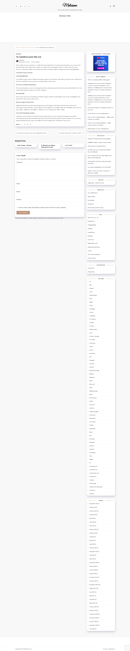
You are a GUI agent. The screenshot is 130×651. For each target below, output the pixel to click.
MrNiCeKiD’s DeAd (92, 243)
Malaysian (92, 377)
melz (89, 117)
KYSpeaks (90, 236)
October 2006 (93, 621)
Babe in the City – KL (93, 217)
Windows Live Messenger (96, 487)
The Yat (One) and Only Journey (96, 207)
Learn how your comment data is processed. (50, 218)
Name (18, 183)
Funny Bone (92, 343)
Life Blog (92, 363)
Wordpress (92, 490)
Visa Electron (93, 476)
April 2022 (92, 522)
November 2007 (94, 577)
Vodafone (92, 480)
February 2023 (93, 511)
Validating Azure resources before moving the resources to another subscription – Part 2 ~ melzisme (99, 85)
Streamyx (92, 449)
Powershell (92, 421)
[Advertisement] (65, 31)
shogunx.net (91, 204)
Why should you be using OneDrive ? (97, 146)
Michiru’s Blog (91, 196)
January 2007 (93, 610)
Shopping (92, 442)
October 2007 (93, 581)
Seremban (92, 439)
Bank (91, 298)
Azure (91, 291)
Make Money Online (94, 370)
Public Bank (92, 428)
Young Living (91, 271)
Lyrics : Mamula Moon (103, 113)
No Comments (36, 62)
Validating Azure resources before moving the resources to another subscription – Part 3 (100, 90)
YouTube (92, 493)
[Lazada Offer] (100, 63)
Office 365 (92, 404)
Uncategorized (93, 466)
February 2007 (93, 606)
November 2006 (94, 618)
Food (91, 333)
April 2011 (92, 555)
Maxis (91, 380)
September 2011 (94, 551)
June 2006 (92, 629)
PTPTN (91, 425)
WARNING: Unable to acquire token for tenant (99, 142)
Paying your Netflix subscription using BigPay (99, 138)
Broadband (92, 309)
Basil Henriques (92, 128)
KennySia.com (91, 232)
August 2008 (93, 573)
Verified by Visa (93, 469)
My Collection (93, 398)
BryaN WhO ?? (91, 221)
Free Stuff (92, 339)
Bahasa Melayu (93, 295)
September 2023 (94, 503)
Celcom (91, 312)
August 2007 (93, 588)
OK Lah (89, 250)
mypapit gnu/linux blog (94, 247)
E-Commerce (93, 319)
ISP (90, 356)
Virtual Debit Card (94, 473)
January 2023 (93, 514)
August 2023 (93, 507)
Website (18, 199)
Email (18, 191)
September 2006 (94, 625)
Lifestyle (92, 367)
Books (91, 305)
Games (91, 346)
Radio (91, 432)
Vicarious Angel (92, 258)
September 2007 (94, 584)
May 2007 (92, 595)
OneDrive (92, 408)
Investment (92, 353)
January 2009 (93, 566)
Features (92, 326)
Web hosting (93, 483)
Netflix (91, 401)
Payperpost (92, 415)
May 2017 (92, 540)
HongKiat (90, 228)
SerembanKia (91, 200)
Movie (91, 387)
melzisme (70, 5)
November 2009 (94, 562)
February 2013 (93, 548)
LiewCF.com (91, 239)
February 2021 (93, 529)
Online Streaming (94, 411)
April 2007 (92, 599)
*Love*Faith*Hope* (93, 193)
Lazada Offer (91, 268)
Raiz (91, 435)
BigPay (91, 302)
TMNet (91, 459)
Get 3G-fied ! (68, 145)
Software (92, 445)
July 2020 (92, 536)
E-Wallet (92, 322)
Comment (19, 162)
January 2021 (93, 533)
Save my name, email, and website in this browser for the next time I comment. (42, 207)
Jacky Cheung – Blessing (24, 145)
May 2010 (92, 559)
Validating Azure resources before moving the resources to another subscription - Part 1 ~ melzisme (99, 97)
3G (90, 281)
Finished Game (93, 329)
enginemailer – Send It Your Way (96, 183)
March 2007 (92, 603)
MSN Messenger (94, 391)
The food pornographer (94, 254)
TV (90, 463)
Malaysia (18, 54)
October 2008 (93, 570)
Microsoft (92, 384)
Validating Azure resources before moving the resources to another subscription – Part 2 (100, 102)
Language (92, 360)
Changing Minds (92, 225)
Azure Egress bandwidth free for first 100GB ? (99, 167)
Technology (92, 452)
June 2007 (92, 592)
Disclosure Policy (65, 16)
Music (91, 394)
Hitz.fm (91, 350)
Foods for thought (94, 336)
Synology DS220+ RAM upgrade (102, 79)
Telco (91, 456)
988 (90, 285)
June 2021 (92, 525)
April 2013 (92, 544)
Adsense (92, 288)
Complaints (92, 315)
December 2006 (94, 614)
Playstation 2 (93, 418)
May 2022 (92, 518)
